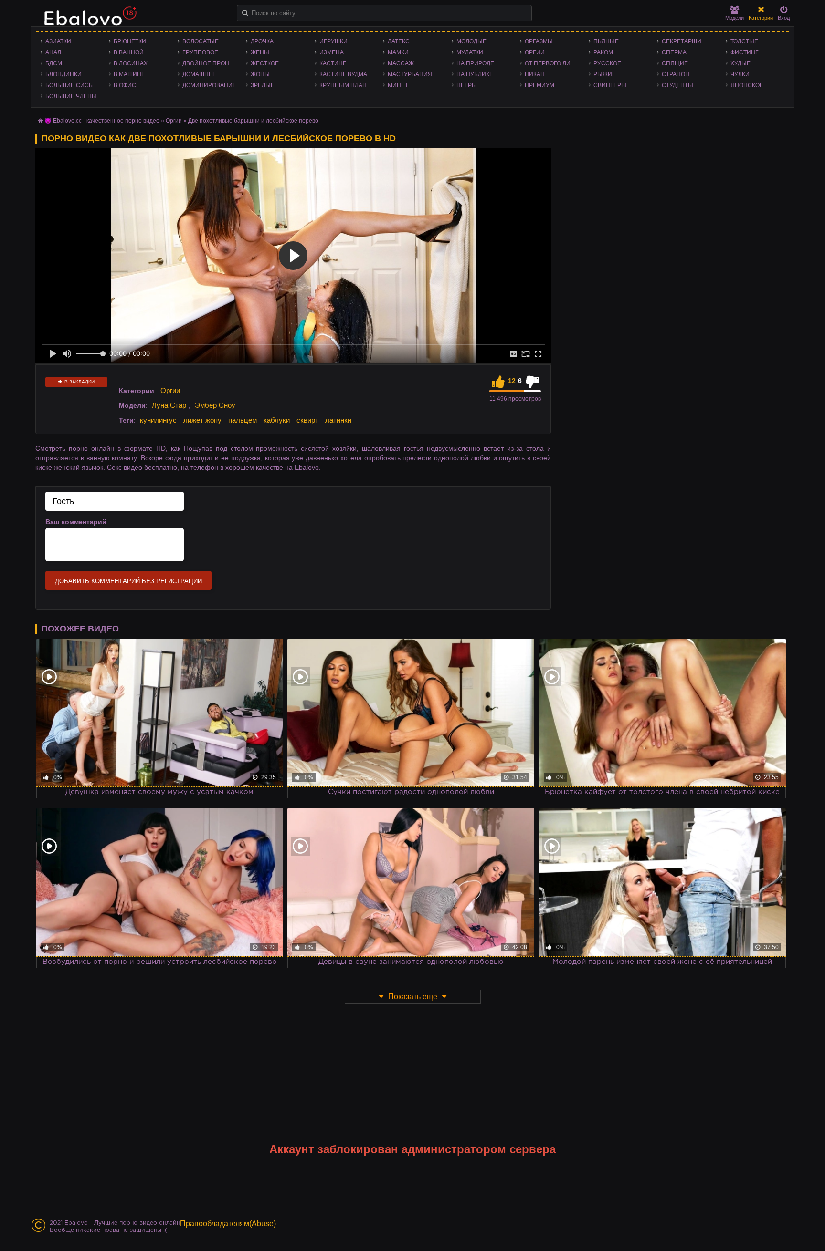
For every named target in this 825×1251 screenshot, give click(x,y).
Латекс (399, 41)
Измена (331, 52)
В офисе (127, 85)
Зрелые (263, 85)
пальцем (242, 420)
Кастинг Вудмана (347, 74)
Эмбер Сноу (215, 405)
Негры (466, 85)
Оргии (535, 52)
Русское (607, 63)
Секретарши (681, 41)
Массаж (401, 63)
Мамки (398, 52)
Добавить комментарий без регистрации (128, 581)
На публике (474, 74)
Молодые (471, 41)
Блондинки (63, 74)
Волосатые (200, 41)
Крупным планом (347, 85)
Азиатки (58, 41)
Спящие (675, 63)
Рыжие (604, 74)
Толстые (744, 41)
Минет (398, 85)
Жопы (260, 74)
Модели (734, 18)
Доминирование (209, 85)
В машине (129, 74)
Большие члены (71, 96)
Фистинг (744, 52)
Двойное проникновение (211, 63)
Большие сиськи (72, 85)
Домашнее (199, 74)
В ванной (129, 52)
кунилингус (158, 420)
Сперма (674, 52)
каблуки (277, 420)
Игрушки (333, 41)
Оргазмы (539, 41)
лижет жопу (202, 420)
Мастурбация (410, 74)
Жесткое (265, 63)
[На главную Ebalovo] (87, 20)
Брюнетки (130, 41)
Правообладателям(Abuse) (228, 1224)
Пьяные (606, 41)
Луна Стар (169, 405)
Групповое (200, 52)
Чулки (740, 74)
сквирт (307, 420)
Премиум (539, 85)
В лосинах (131, 63)
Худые (740, 63)
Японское (746, 85)
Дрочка (262, 41)
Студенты (677, 85)
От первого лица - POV (554, 63)
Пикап (535, 74)
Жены (260, 52)
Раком (603, 52)
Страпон (675, 74)
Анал (53, 52)
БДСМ (53, 63)
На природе (475, 63)
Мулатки (469, 52)
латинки (338, 420)
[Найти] (245, 13)
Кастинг (332, 63)
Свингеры (609, 85)
